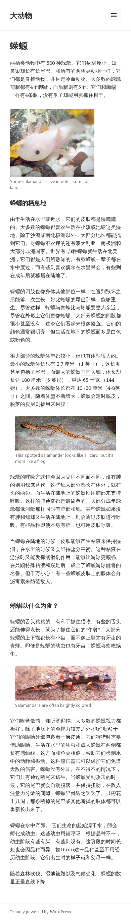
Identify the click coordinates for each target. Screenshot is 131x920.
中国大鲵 (91, 371)
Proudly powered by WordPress (40, 912)
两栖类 (17, 62)
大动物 (21, 15)
